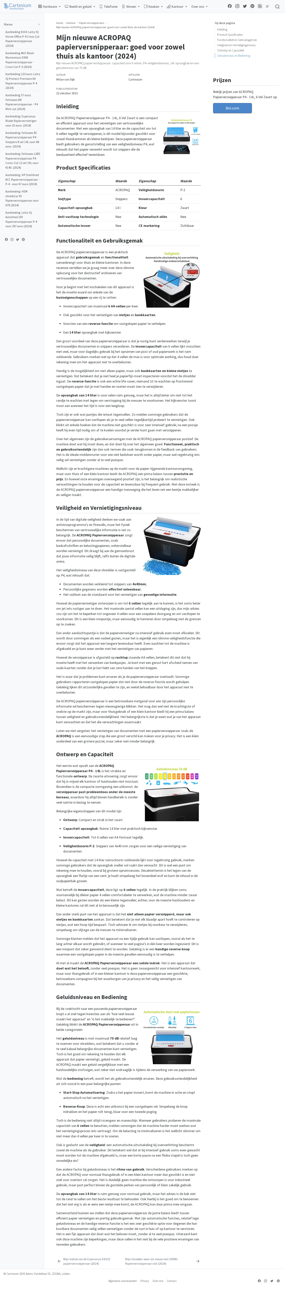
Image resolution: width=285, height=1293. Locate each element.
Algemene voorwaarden (122, 1281)
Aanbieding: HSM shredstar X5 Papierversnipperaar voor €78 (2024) (22, 198)
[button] (49, 6)
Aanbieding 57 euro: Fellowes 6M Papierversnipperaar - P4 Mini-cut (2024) (21, 102)
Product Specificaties (230, 34)
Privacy (144, 1281)
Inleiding (222, 29)
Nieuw (8, 24)
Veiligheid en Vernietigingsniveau (236, 45)
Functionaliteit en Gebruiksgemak (237, 40)
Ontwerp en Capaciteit (230, 50)
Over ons (158, 1281)
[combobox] (278, 6)
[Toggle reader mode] (267, 6)
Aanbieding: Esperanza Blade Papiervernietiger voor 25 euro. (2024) (21, 120)
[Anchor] (198, 106)
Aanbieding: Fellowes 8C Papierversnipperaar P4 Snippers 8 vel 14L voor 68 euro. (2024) (22, 139)
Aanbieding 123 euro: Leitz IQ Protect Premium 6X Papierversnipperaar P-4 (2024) (22, 81)
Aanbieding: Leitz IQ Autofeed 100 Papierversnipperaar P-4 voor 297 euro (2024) (21, 219)
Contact (172, 1281)
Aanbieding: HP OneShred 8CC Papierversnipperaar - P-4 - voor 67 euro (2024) (22, 179)
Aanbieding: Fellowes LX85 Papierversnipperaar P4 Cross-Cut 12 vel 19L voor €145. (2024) (22, 160)
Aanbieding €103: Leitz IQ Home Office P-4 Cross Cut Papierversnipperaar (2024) (22, 39)
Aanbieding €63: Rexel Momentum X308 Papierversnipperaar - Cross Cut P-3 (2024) (19, 60)
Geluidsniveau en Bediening (233, 55)
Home (59, 23)
